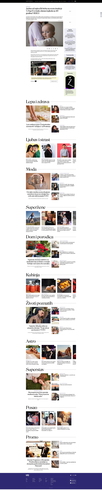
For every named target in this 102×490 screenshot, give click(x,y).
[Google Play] (73, 481)
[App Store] (73, 483)
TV (45, 479)
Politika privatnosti (53, 481)
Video (46, 478)
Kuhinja (59, 1)
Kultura (33, 480)
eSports (40, 478)
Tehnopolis (40, 479)
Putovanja (33, 479)
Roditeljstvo (28, 6)
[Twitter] (72, 475)
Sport (27, 479)
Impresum (52, 479)
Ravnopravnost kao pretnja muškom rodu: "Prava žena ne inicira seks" (70, 92)
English (46, 480)
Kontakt (52, 484)
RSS (51, 483)
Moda (44, 1)
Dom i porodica (56, 1)
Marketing (52, 478)
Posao (27, 426)
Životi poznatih (48, 1)
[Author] (70, 82)
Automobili (40, 480)
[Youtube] (75, 475)
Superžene (51, 1)
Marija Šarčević (68, 89)
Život (26, 481)
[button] (69, 69)
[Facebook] (70, 475)
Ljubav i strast (41, 1)
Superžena (33, 481)
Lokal (39, 481)
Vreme (46, 481)
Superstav (64, 1)
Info (26, 478)
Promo (38, 458)
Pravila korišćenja (53, 480)
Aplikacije (52, 482)
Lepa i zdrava (37, 1)
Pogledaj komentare (54, 81)
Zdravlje (33, 478)
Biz (26, 480)
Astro (62, 1)
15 (35, 81)
